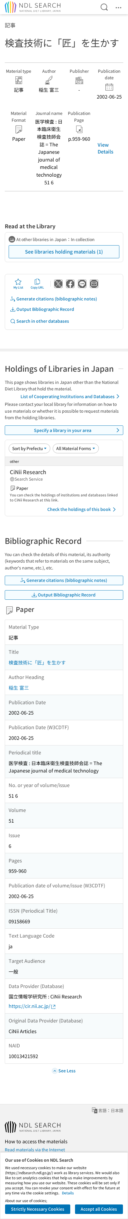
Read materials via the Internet (35, 1149)
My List (18, 287)
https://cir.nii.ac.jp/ (29, 1005)
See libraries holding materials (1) (64, 251)
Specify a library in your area (62, 430)
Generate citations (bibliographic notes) (56, 299)
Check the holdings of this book (79, 509)
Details (68, 1192)
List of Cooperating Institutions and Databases (68, 396)
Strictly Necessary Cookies (37, 1209)
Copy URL (37, 287)
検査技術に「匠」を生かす (37, 662)
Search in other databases (42, 321)
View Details (105, 148)
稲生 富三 (19, 687)
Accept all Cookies (99, 1209)
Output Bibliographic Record (45, 309)
